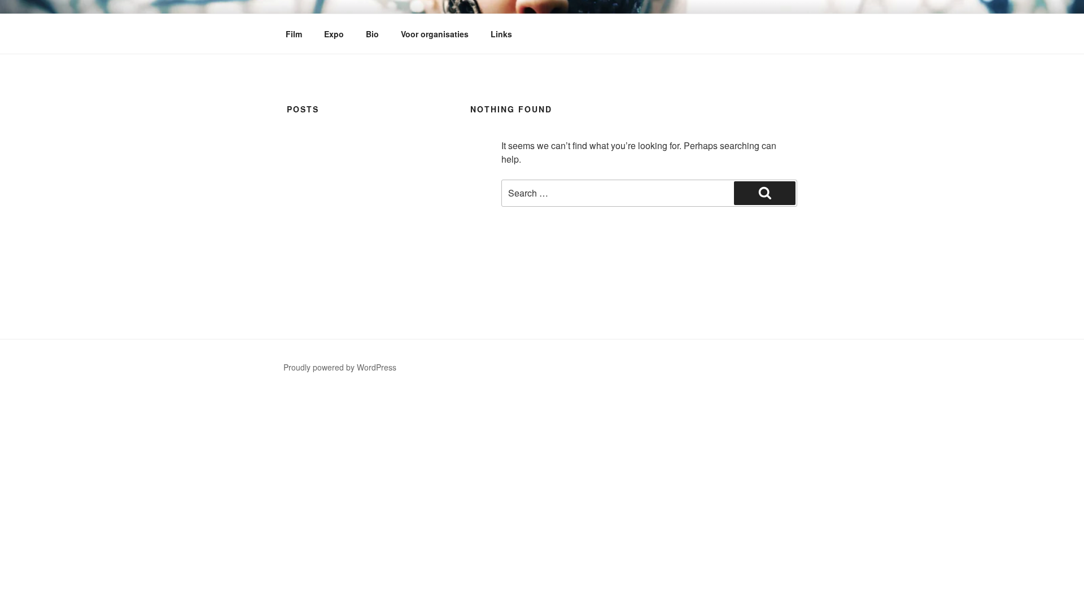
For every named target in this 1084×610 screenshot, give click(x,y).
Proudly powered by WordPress (339, 367)
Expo (334, 34)
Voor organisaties (435, 34)
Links (501, 34)
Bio (372, 34)
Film (294, 34)
